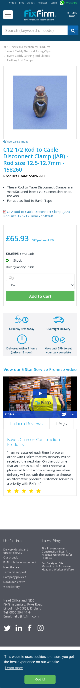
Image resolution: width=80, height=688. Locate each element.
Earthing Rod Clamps (20, 60)
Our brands (10, 557)
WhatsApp (71, 2)
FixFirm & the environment (19, 562)
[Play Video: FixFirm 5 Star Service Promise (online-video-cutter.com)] (40, 393)
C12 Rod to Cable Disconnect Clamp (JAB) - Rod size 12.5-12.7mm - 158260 (37, 213)
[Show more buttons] (72, 414)
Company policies (14, 577)
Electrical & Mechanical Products (30, 47)
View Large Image (17, 141)
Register (42, 2)
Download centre (14, 582)
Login (53, 2)
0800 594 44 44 (20, 612)
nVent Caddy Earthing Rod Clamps (28, 56)
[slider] (35, 414)
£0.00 (72, 16)
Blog (21, 2)
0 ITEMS (72, 12)
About (30, 2)
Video (12, 2)
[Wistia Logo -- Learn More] (64, 414)
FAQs (61, 423)
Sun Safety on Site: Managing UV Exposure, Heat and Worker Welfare (58, 566)
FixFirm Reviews (26, 423)
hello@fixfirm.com (26, 616)
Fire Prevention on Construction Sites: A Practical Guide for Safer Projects (57, 553)
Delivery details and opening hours (15, 551)
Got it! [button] (40, 679)
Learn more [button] (14, 668)
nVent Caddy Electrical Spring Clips (28, 51)
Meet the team (12, 567)
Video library (11, 587)
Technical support (14, 572)
